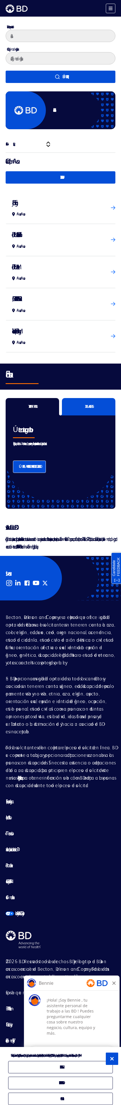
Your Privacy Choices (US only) (14, 913)
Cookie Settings (60, 1067)
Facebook (27, 583)
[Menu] (110, 8)
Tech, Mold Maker (14, 267)
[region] (60, 1076)
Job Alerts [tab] (89, 406)
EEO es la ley (8, 1024)
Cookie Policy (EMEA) (8, 881)
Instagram (9, 583)
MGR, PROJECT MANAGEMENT (14, 298)
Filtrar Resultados (60, 177)
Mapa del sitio (7, 817)
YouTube (36, 583)
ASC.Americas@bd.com (17, 546)
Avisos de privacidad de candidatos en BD (11, 849)
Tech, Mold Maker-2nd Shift (15, 234)
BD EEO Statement (8, 1008)
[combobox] (60, 58)
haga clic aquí (34, 546)
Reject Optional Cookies (60, 1082)
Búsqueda (64, 76)
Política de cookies (8, 865)
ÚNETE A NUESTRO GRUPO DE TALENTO (29, 466)
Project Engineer (13, 202)
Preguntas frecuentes (19, 778)
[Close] (112, 1059)
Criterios (6, 144)
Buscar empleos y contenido (9, 26)
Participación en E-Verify (9, 1040)
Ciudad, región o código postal (12, 49)
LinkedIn (18, 583)
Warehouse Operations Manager (15, 331)
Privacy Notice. (78, 1055)
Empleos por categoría (8, 801)
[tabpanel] (60, 457)
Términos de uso (9, 833)
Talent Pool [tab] (32, 406)
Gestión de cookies (9, 897)
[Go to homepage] (17, 8)
